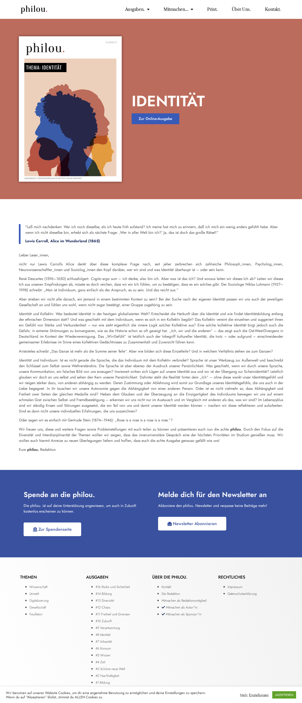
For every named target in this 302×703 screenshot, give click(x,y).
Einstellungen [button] (259, 695)
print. (212, 9)
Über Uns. (241, 9)
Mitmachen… (176, 9)
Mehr (244, 695)
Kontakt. (273, 9)
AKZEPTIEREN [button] (284, 695)
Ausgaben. (135, 9)
